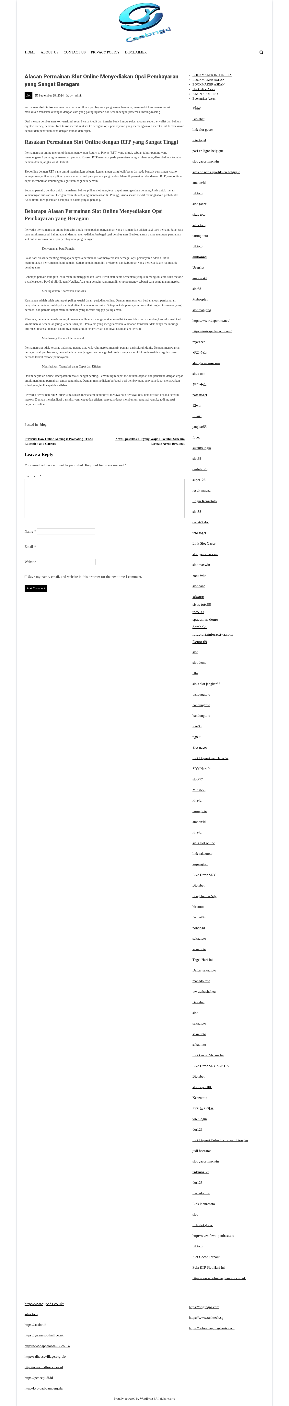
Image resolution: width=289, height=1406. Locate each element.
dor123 (197, 1129)
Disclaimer (136, 52)
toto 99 (198, 612)
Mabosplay (200, 299)
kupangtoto (200, 864)
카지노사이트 (203, 1108)
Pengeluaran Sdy (204, 896)
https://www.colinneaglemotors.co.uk (219, 1278)
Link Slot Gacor (203, 543)
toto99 (197, 726)
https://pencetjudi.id (39, 1378)
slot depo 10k (202, 1087)
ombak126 (199, 469)
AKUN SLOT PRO (205, 94)
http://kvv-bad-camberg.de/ (44, 1388)
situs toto (198, 214)
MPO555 (198, 790)
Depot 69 (199, 642)
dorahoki (199, 627)
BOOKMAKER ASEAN (208, 79)
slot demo (199, 662)
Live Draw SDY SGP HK (210, 1066)
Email (30, 547)
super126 (198, 480)
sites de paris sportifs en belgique (216, 172)
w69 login (199, 1119)
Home (30, 52)
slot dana (198, 586)
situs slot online (203, 843)
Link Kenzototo (203, 1204)
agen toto (199, 575)
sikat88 (198, 597)
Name (30, 531)
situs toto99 (201, 604)
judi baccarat (201, 1151)
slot (195, 652)
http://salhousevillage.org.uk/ (45, 1356)
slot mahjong (201, 310)
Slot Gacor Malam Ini (208, 1055)
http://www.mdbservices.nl (44, 1367)
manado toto (201, 981)
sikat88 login (201, 448)
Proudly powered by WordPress (134, 1398)
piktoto (197, 193)
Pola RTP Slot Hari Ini (208, 1267)
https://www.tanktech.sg (206, 1318)
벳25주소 (199, 352)
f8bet (196, 437)
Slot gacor (199, 747)
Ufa (195, 673)
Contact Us (75, 52)
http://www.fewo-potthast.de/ (213, 1236)
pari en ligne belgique (208, 151)
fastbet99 (198, 917)
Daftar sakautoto (204, 970)
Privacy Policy (105, 52)
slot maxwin (201, 565)
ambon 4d (199, 278)
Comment (33, 476)
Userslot (198, 267)
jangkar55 (199, 427)
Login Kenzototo (204, 501)
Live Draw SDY (204, 875)
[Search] (261, 52)
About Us (49, 52)
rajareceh (198, 342)
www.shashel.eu (204, 991)
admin (78, 95)
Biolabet (198, 119)
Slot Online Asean (203, 89)
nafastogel (199, 395)
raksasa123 (200, 1172)
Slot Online (58, 394)
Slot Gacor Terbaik (206, 1257)
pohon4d (198, 928)
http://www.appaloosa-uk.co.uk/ (47, 1346)
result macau (201, 490)
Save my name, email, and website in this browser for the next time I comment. (85, 577)
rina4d (197, 416)
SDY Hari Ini (202, 769)
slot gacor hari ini (205, 554)
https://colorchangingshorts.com (212, 1328)
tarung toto (200, 236)
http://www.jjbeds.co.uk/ (44, 1304)
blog (28, 95)
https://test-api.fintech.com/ (212, 331)
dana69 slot (200, 522)
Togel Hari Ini (202, 960)
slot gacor (199, 204)
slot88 (196, 289)
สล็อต (196, 108)
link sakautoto (202, 854)
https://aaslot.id (35, 1325)
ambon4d (199, 183)
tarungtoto (199, 811)
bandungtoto (201, 694)
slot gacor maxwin (205, 161)
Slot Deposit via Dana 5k (210, 758)
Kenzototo (199, 1098)
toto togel (199, 140)
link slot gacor (202, 129)
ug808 (196, 737)
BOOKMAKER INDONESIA (212, 75)
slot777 (197, 779)
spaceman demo (205, 619)
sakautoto (199, 938)
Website (30, 562)
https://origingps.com (204, 1307)
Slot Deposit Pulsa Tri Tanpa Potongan (220, 1140)
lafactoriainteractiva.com (212, 634)
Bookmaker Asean (203, 98)
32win (196, 405)
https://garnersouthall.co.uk (44, 1335)
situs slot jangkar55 (206, 684)
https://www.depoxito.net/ (210, 321)
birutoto (198, 907)
